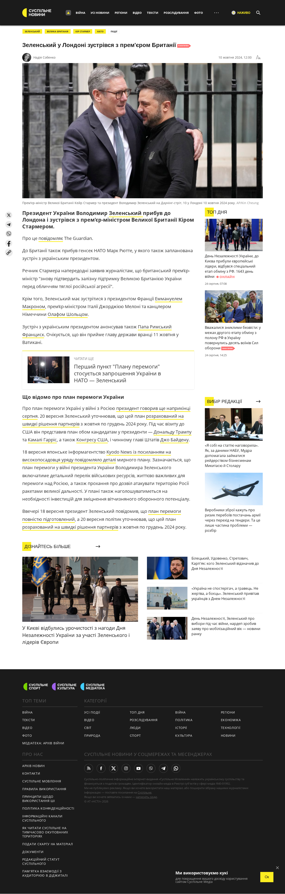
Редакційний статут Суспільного (41, 861)
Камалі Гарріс (42, 440)
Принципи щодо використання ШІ (38, 798)
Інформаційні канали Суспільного (42, 818)
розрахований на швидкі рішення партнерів (70, 527)
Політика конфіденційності (48, 808)
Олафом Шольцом (68, 314)
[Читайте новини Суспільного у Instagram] (126, 768)
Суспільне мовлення (41, 781)
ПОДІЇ (114, 31)
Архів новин (33, 766)
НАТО (100, 31)
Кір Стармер (82, 31)
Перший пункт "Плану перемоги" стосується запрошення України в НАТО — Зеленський (117, 373)
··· (216, 13)
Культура (183, 735)
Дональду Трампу (172, 432)
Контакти (31, 773)
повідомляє (51, 238)
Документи (32, 852)
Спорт (135, 735)
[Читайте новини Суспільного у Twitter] (113, 768)
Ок (267, 877)
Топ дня (137, 712)
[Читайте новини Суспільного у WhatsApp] (175, 768)
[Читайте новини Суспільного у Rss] (88, 768)
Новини (228, 735)
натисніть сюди (146, 797)
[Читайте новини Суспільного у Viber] (151, 768)
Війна (80, 13)
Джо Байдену (174, 440)
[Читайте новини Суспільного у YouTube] (138, 768)
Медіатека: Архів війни (43, 743)
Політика (184, 720)
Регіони (121, 13)
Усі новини (100, 13)
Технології (230, 728)
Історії (181, 728)
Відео (137, 13)
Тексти (152, 13)
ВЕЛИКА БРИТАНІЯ (57, 31)
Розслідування (176, 13)
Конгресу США (92, 440)
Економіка (231, 720)
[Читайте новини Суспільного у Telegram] (163, 768)
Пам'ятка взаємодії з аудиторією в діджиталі (45, 873)
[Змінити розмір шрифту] (258, 57)
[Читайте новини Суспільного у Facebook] (101, 768)
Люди (135, 728)
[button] (9, 215)
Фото (198, 13)
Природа (92, 735)
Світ (88, 728)
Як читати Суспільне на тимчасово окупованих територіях (45, 832)
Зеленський (32, 31)
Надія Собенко (44, 57)
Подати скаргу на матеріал (47, 844)
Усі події (92, 712)
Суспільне (144, 792)
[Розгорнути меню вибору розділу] (68, 12)
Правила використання (44, 789)
